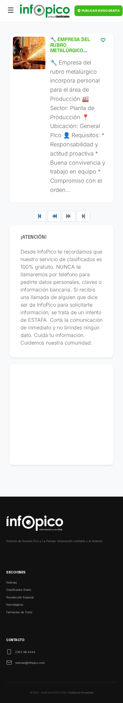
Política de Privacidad (81, 692)
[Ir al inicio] (45, 11)
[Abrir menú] (10, 11)
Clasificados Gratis (18, 589)
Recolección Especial (20, 597)
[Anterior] (54, 216)
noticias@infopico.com (30, 662)
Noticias (11, 582)
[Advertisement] (61, 414)
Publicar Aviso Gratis (100, 10)
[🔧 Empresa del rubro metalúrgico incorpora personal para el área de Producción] (61, 118)
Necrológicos (14, 604)
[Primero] (39, 216)
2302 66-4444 (25, 652)
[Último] (83, 216)
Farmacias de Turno (19, 612)
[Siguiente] (68, 216)
